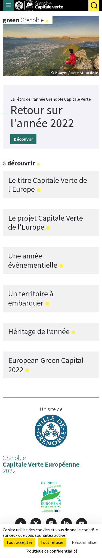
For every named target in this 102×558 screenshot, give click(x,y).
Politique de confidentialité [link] (52, 551)
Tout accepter (19, 542)
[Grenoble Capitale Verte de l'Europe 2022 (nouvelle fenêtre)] (51, 498)
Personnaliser (85, 542)
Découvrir (23, 139)
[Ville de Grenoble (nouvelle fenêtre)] (51, 432)
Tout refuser (52, 542)
